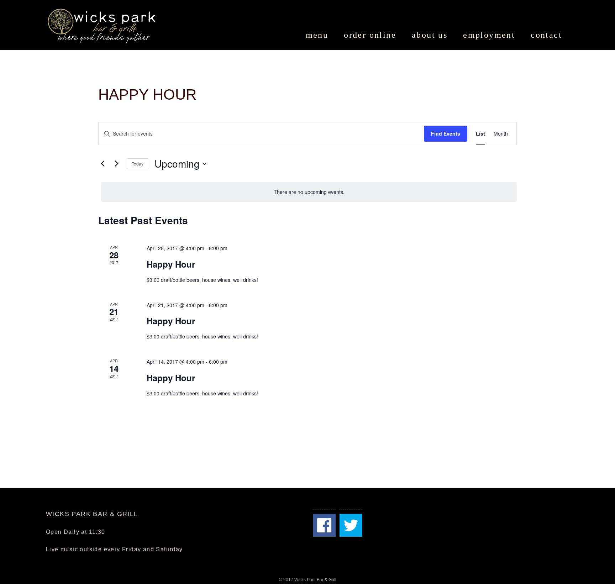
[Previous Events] (102, 163)
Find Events (445, 133)
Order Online (370, 35)
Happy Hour (171, 264)
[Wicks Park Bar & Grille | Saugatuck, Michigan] (103, 26)
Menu (317, 35)
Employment (489, 35)
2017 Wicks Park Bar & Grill (309, 579)
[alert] (309, 192)
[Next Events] (116, 163)
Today (137, 164)
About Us (429, 35)
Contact (546, 35)
